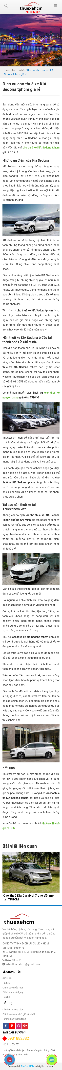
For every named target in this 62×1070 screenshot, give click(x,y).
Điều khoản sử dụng (12, 992)
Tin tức (21, 70)
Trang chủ (9, 70)
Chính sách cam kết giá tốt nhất (18, 1014)
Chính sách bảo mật (12, 987)
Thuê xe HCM (27, 1066)
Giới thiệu (7, 978)
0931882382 (18, 1038)
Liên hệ (6, 997)
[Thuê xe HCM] (31, 6)
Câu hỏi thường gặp (12, 1009)
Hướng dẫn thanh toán (14, 1019)
